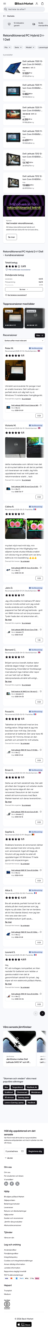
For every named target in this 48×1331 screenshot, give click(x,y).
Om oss (7, 1172)
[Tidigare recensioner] (35, 1013)
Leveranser (8, 1207)
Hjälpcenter (9, 1214)
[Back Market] (24, 4)
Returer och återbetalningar (15, 1211)
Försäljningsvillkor (11, 1253)
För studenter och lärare (13, 1176)
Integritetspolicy (10, 1257)
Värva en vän (9, 1237)
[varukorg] (42, 3)
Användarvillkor (10, 1250)
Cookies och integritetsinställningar (18, 1260)
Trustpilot (8, 1290)
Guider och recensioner (13, 1218)
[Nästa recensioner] (42, 1013)
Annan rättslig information (14, 1264)
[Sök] (6, 9)
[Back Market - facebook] (12, 1184)
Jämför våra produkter (13, 1222)
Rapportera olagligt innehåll (15, 1271)
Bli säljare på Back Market (14, 1196)
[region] (24, 318)
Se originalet (26, 399)
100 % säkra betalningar (13, 1275)
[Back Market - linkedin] (6, 1184)
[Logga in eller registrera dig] (36, 3)
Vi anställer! (8, 1179)
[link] (11, 237)
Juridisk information (12, 1268)
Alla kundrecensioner (12, 1225)
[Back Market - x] (17, 1184)
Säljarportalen (9, 1200)
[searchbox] (26, 9)
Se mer (8, 619)
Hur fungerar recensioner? (17, 295)
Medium (7, 1294)
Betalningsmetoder (12, 1204)
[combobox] (7, 47)
